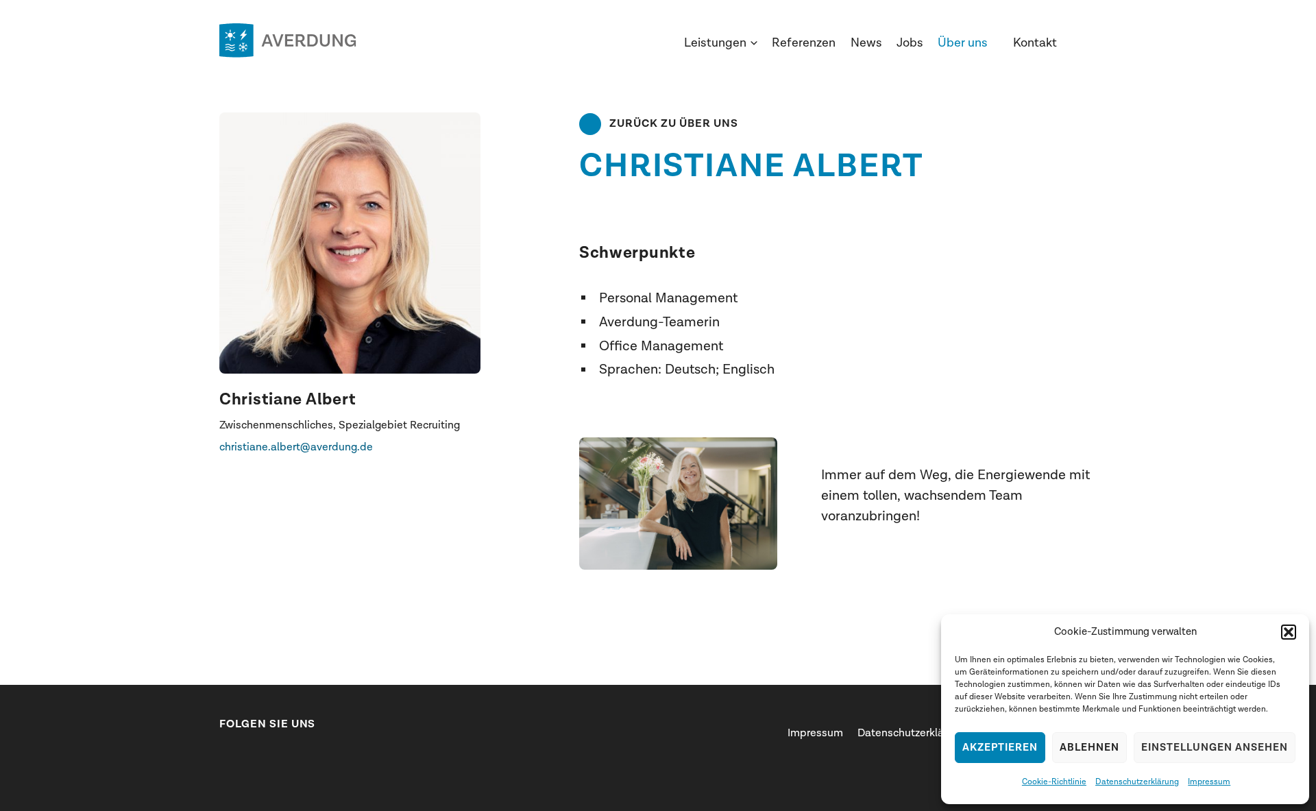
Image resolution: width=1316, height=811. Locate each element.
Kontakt (1035, 43)
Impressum (1209, 781)
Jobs (910, 43)
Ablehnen (1089, 747)
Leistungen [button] (715, 43)
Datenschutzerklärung (1137, 781)
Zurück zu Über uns (673, 123)
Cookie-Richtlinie (1054, 781)
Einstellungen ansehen (1214, 747)
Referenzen (804, 43)
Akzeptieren (1000, 747)
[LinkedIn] (226, 753)
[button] (1288, 632)
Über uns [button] (963, 43)
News (866, 43)
